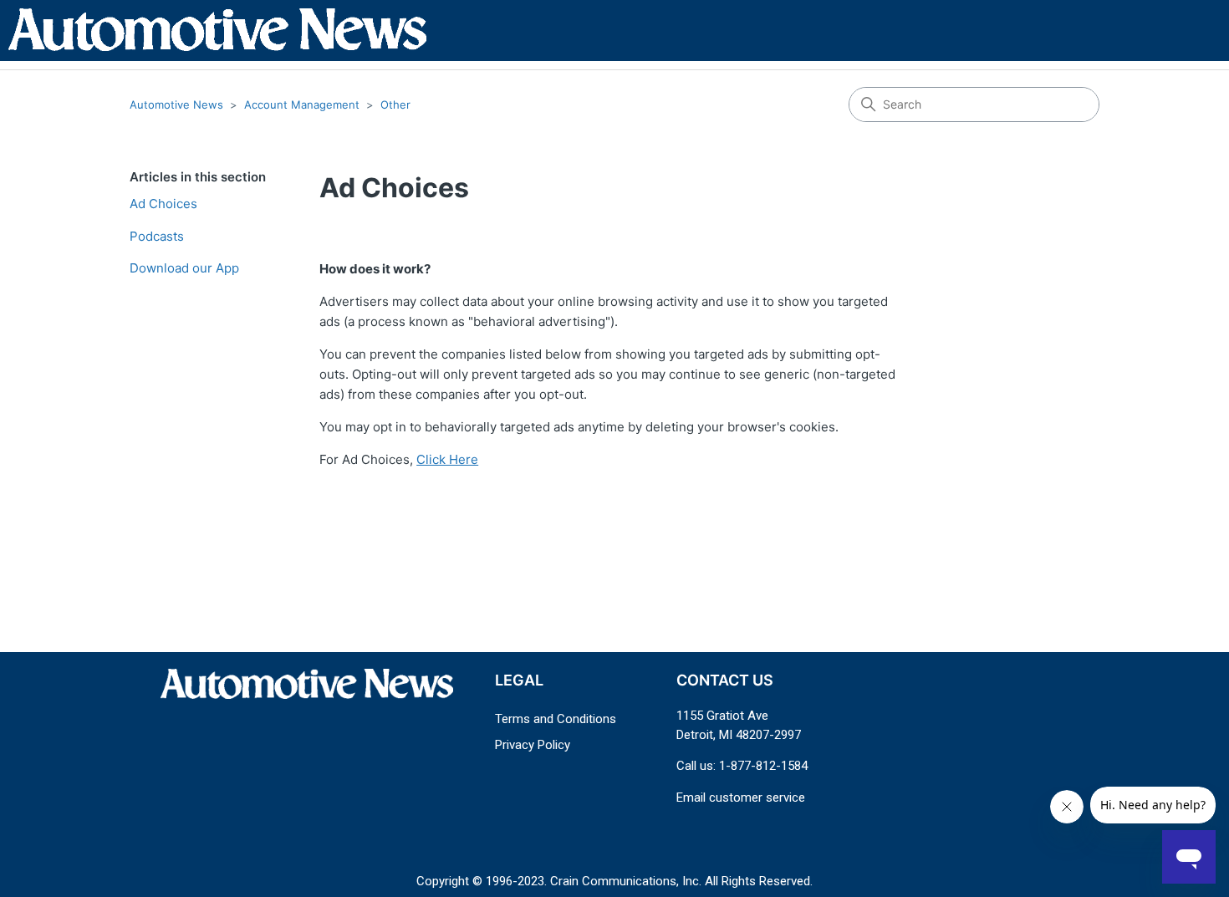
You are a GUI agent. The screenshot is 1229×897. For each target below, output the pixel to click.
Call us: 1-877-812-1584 (742, 765)
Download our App (184, 268)
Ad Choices (163, 204)
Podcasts (157, 236)
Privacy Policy (532, 744)
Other (395, 104)
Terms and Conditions (555, 718)
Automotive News (176, 104)
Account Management (302, 104)
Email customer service (740, 797)
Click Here (447, 459)
